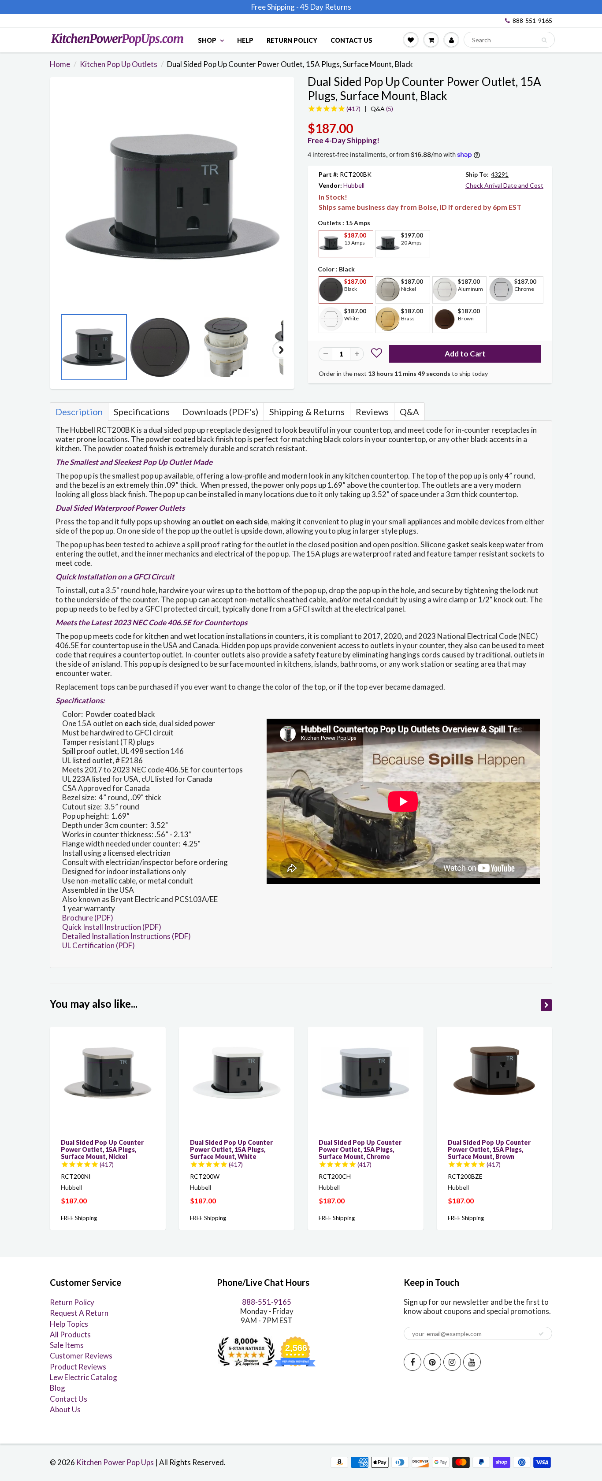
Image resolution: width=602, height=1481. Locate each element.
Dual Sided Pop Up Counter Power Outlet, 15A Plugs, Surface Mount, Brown (489, 1149)
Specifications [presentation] (142, 411)
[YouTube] (472, 1362)
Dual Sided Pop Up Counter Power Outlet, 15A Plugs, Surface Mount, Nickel (102, 1149)
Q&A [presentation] (409, 411)
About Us (65, 1409)
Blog (57, 1387)
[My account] (451, 39)
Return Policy (292, 40)
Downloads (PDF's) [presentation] (220, 411)
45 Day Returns (325, 6)
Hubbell (353, 185)
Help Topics (69, 1324)
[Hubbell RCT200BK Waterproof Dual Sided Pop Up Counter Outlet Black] (172, 197)
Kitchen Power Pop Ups (115, 1462)
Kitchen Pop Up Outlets (118, 64)
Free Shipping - (275, 6)
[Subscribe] (541, 1334)
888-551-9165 (532, 20)
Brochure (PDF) (87, 917)
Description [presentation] (79, 411)
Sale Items (67, 1345)
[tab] (79, 411)
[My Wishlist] (411, 39)
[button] (376, 354)
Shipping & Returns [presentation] (307, 411)
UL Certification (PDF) (98, 945)
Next (281, 350)
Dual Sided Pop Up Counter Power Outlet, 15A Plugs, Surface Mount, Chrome (360, 1149)
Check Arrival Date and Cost (504, 185)
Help (245, 40)
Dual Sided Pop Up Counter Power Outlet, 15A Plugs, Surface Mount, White (231, 1149)
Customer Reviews (81, 1355)
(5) (382, 108)
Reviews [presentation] (372, 411)
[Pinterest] (432, 1362)
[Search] (544, 40)
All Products (70, 1334)
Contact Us (351, 40)
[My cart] (431, 39)
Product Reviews (78, 1366)
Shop (207, 40)
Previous (63, 350)
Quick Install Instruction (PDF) (111, 927)
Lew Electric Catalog (83, 1377)
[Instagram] (452, 1362)
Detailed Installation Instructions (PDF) (126, 936)
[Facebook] (412, 1362)
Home (60, 64)
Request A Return (79, 1313)
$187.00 (74, 1200)
